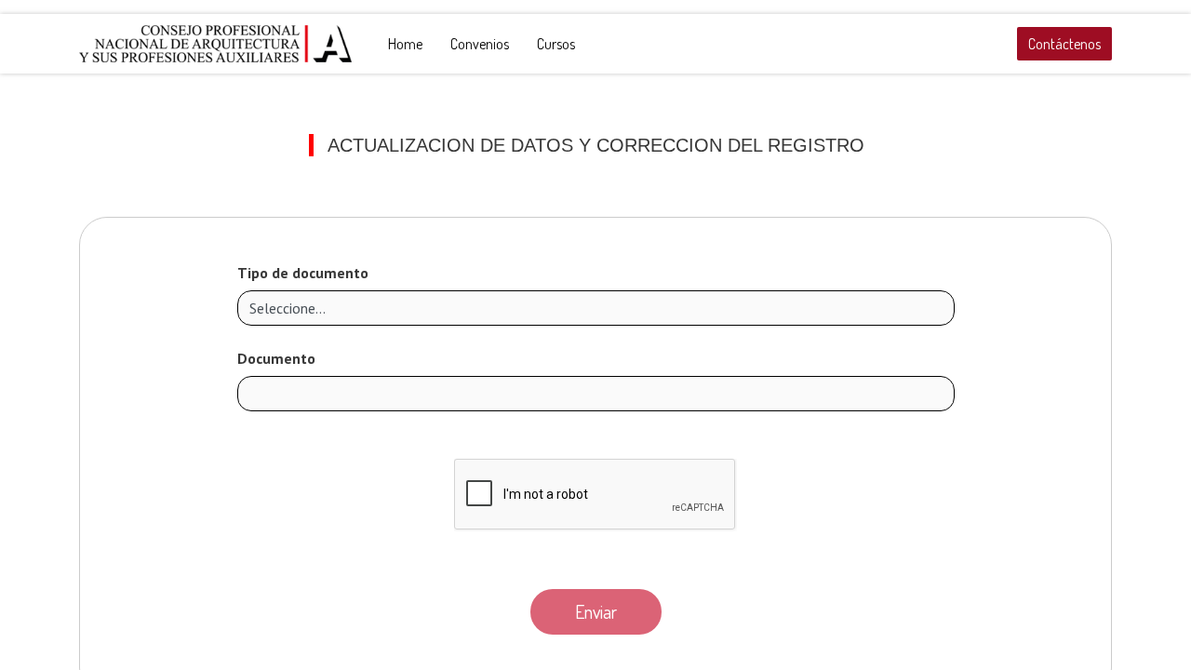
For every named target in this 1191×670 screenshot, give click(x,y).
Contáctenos (1064, 43)
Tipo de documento (302, 272)
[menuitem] (405, 43)
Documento (276, 358)
